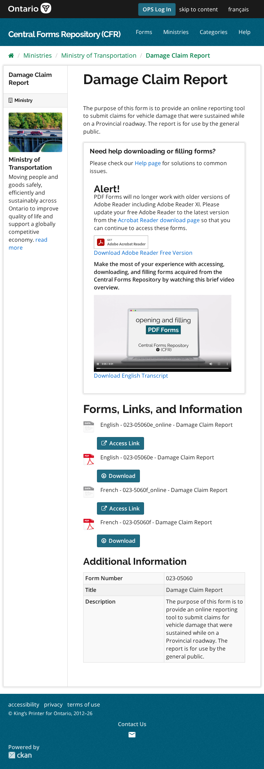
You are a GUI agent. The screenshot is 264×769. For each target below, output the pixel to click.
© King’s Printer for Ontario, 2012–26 (50, 713)
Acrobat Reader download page (159, 220)
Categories (214, 32)
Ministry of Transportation (98, 55)
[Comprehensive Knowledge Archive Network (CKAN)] (20, 755)
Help (245, 32)
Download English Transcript (131, 375)
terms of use (83, 704)
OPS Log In (157, 9)
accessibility (23, 704)
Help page (148, 163)
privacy (53, 704)
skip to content (198, 9)
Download (121, 476)
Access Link (124, 443)
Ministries (176, 32)
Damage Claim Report (178, 55)
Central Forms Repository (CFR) (64, 34)
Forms (144, 32)
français (238, 9)
